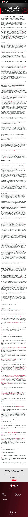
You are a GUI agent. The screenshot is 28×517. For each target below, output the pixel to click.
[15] (14, 86)
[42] (25, 185)
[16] (25, 91)
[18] (11, 101)
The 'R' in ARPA (4, 495)
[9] (1, 52)
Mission (3, 494)
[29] (12, 135)
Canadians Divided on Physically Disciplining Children (14, 322)
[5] (1, 309)
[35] (1, 392)
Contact (3, 498)
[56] (1, 449)
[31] (5, 147)
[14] (1, 334)
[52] (24, 234)
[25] (1, 364)
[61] (1, 457)
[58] (20, 277)
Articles (3, 503)
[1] (1, 28)
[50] (23, 223)
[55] (1, 447)
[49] (1, 432)
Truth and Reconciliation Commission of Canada (9, 309)
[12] (24, 72)
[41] (24, 182)
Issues (15, 493)
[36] (1, 398)
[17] (5, 97)
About (3, 493)
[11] (24, 67)
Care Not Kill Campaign (17, 495)
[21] (9, 107)
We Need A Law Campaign (18, 494)
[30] (1, 378)
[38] (8, 174)
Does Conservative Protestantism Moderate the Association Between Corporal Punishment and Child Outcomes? (13, 393)
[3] (24, 34)
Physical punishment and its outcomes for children (16, 334)
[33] (14, 150)
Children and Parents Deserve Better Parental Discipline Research (16, 366)
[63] (1, 462)
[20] (1, 347)
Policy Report (21, 16)
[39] (4, 177)
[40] (2, 409)
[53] (4, 238)
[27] (11, 129)
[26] (16, 123)
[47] (16, 208)
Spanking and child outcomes (21, 342)
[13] (7, 78)
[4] (9, 37)
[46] (1, 425)
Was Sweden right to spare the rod (12, 432)
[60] (2, 455)
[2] (22, 32)
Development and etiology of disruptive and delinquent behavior (17, 347)
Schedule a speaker (4, 499)
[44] (13, 196)
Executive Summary (7, 16)
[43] (1, 419)
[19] (21, 103)
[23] (10, 114)
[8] (1, 318)
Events (15, 503)
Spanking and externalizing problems (19, 368)
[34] (5, 157)
